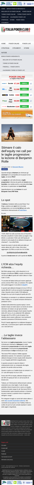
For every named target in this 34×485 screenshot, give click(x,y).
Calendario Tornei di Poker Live (14, 70)
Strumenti (5, 22)
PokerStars (23, 210)
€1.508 (16, 89)
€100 (17, 107)
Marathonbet (11, 106)
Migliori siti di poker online (11, 11)
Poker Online (26, 11)
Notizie (4, 52)
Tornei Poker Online (8, 14)
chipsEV (24, 285)
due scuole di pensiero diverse (15, 400)
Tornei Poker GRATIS (24, 14)
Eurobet (10, 83)
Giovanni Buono (18, 167)
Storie (12, 20)
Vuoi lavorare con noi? (6, 456)
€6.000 (16, 101)
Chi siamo (3, 445)
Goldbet (11, 95)
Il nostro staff (4, 448)
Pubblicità (3, 454)
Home (3, 8)
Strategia (4, 20)
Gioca (24, 83)
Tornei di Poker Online (10, 63)
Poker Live (5, 17)
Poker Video (20, 20)
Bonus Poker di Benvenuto (16, 8)
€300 (17, 95)
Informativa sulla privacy (7, 459)
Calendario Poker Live (18, 17)
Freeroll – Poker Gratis (11, 66)
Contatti (3, 451)
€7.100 (16, 83)
